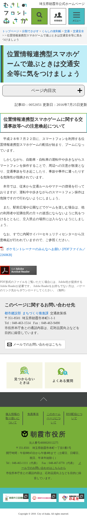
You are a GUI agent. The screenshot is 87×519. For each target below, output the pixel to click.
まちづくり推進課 (35, 313)
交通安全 (78, 31)
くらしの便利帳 (51, 31)
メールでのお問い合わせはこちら (37, 344)
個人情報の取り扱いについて (12, 418)
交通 (67, 31)
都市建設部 (13, 313)
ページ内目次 (43, 90)
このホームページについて (54, 418)
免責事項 (33, 414)
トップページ (10, 31)
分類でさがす (30, 31)
